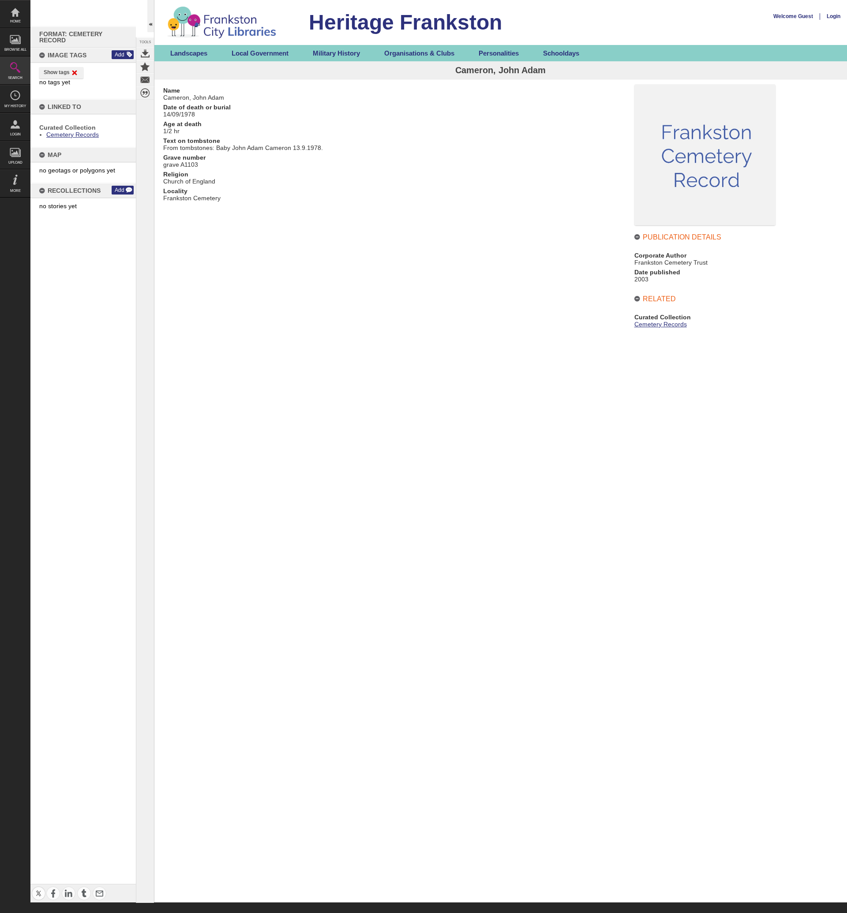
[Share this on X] (38, 888)
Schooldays (561, 53)
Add (119, 55)
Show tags (57, 72)
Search (15, 78)
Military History (336, 53)
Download (145, 53)
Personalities (499, 53)
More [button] (15, 191)
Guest (805, 16)
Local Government (260, 53)
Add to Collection (145, 66)
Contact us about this (145, 79)
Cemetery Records (72, 134)
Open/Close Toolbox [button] (150, 16)
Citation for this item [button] (145, 93)
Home (15, 21)
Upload (15, 163)
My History (15, 106)
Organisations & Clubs (419, 53)
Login (15, 134)
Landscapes (188, 53)
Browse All (15, 50)
